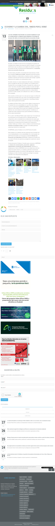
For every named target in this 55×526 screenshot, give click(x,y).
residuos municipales (24, 500)
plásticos (21, 489)
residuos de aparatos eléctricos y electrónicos (27, 494)
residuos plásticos (23, 507)
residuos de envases (24, 496)
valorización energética (24, 518)
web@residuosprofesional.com (7, 495)
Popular (27, 412)
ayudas (29, 477)
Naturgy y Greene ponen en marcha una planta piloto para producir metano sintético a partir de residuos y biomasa (30, 437)
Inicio (5, 28)
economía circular (23, 481)
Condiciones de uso (35, 524)
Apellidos (3, 387)
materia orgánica (23, 487)
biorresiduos (22, 479)
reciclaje (31, 489)
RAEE (26, 489)
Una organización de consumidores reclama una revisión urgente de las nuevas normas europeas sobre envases (30, 445)
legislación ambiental (24, 485)
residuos (30, 492)
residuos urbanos (23, 509)
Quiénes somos (27, 524)
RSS (31, 21)
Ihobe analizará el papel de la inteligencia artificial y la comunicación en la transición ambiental (26, 429)
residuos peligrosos (24, 505)
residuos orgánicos (24, 502)
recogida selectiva (23, 492)
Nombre (3, 382)
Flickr (28, 21)
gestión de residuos (29, 483)
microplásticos (31, 487)
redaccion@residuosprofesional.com (8, 494)
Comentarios (27, 415)
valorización (22, 513)
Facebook (24, 21)
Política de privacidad (18, 524)
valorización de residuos (25, 515)
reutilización (31, 509)
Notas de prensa (11, 28)
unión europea (30, 511)
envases (21, 483)
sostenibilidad (22, 511)
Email (2, 376)
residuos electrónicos (24, 498)
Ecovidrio (31, 481)
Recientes (27, 409)
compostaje (28, 479)
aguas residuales (23, 477)
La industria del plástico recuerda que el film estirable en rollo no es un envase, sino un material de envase (29, 420)
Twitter (26, 21)
